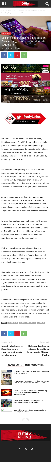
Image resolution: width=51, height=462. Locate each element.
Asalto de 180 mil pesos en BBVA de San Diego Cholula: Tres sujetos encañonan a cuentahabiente (31, 392)
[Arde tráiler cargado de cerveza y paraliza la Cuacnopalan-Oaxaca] (6, 412)
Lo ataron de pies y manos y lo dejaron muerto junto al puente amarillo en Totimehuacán (31, 382)
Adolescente (12, 323)
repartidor (31, 323)
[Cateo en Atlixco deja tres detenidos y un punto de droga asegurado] (6, 376)
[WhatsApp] (24, 55)
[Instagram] (26, 449)
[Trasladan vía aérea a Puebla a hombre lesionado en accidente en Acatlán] (6, 403)
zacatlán (41, 323)
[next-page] (27, 419)
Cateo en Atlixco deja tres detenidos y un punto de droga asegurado (31, 372)
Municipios (11, 11)
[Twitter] (11, 55)
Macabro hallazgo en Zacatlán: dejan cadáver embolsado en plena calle (12, 350)
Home (3, 11)
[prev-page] (23, 419)
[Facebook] (4, 55)
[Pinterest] (17, 55)
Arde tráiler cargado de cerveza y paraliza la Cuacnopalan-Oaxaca (30, 411)
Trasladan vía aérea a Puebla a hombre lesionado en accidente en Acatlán (28, 401)
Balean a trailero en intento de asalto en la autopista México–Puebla (38, 350)
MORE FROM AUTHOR (34, 365)
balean (22, 323)
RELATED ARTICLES (16, 365)
